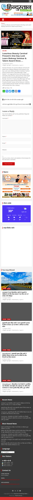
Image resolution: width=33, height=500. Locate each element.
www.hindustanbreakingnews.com (10, 484)
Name (4, 136)
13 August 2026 (6, 298)
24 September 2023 (7, 63)
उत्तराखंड (4, 288)
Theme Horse (18, 495)
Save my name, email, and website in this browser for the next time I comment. (16, 158)
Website (4, 150)
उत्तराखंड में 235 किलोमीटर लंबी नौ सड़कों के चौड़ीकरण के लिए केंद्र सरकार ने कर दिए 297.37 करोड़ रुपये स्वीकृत (15, 294)
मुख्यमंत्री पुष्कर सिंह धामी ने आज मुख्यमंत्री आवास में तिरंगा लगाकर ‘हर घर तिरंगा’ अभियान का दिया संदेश (16, 324)
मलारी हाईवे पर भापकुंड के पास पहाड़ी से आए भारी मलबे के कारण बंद (16, 439)
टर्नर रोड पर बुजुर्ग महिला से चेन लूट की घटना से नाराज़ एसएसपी (15, 104)
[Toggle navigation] (3, 19)
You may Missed (8, 270)
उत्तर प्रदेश (4, 50)
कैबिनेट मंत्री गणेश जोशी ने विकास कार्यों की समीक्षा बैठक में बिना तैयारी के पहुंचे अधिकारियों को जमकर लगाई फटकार (16, 431)
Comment (5, 118)
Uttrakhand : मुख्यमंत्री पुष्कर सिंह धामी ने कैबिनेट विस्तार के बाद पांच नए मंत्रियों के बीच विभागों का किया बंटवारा (14, 355)
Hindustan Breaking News (20, 493)
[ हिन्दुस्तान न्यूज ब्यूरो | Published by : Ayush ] (12, 65)
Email (4, 143)
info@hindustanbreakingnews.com (10, 479)
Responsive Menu (30, 1)
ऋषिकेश (9, 380)
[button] (8, 217)
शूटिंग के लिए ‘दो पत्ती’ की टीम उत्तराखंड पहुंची (13, 99)
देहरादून (8, 288)
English (6, 452)
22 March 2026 (6, 359)
